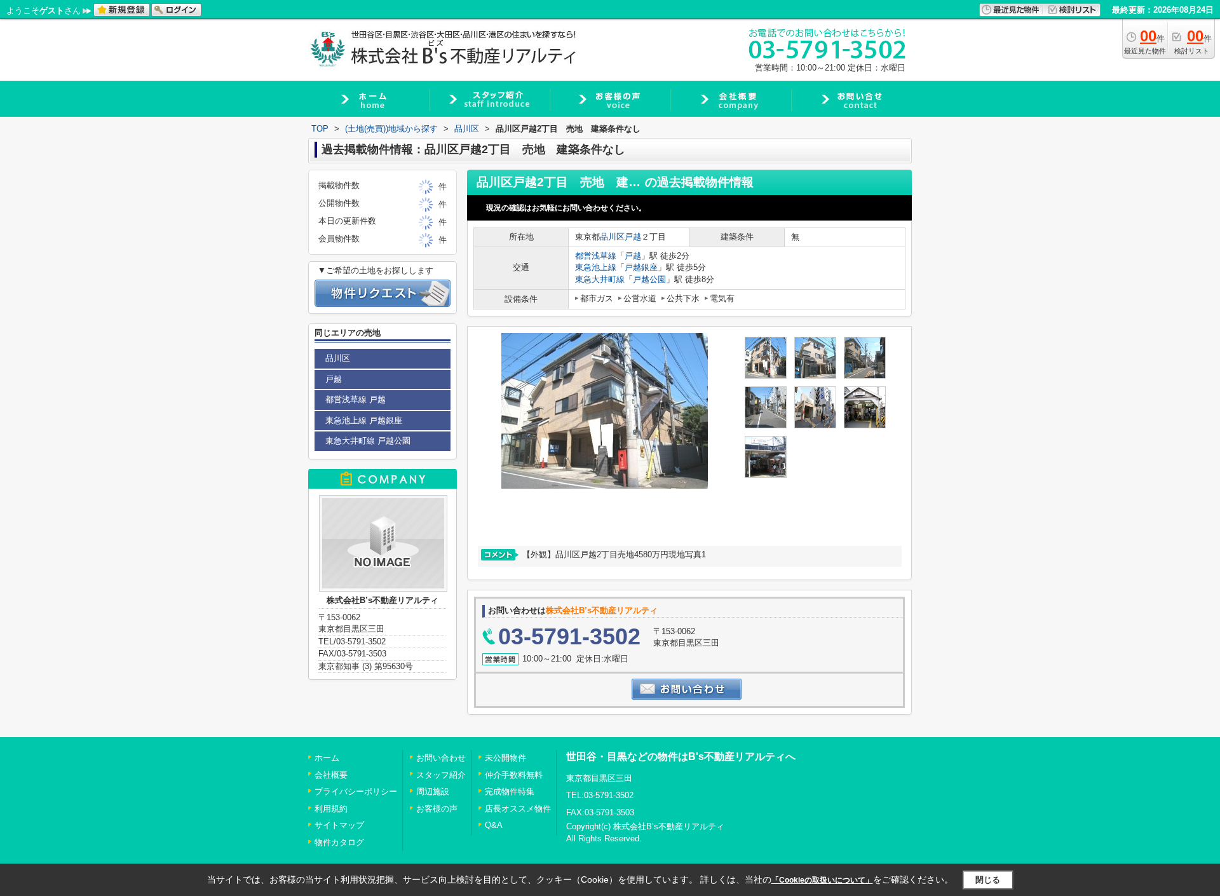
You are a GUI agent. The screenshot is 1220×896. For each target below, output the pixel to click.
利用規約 (331, 808)
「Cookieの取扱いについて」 (822, 880)
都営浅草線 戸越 (355, 399)
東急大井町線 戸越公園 (367, 440)
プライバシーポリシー (356, 791)
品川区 (612, 236)
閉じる (987, 880)
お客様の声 (437, 808)
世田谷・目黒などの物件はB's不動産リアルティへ (681, 756)
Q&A (494, 825)
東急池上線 (595, 267)
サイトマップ (339, 825)
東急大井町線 (600, 279)
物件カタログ (339, 842)
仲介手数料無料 (514, 775)
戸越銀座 (641, 267)
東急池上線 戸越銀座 (363, 420)
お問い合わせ (441, 758)
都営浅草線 (595, 256)
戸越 (633, 236)
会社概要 (331, 775)
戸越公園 (649, 279)
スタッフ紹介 (441, 775)
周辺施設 (432, 791)
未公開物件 (505, 758)
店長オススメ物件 (518, 808)
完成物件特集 (509, 791)
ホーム (327, 758)
